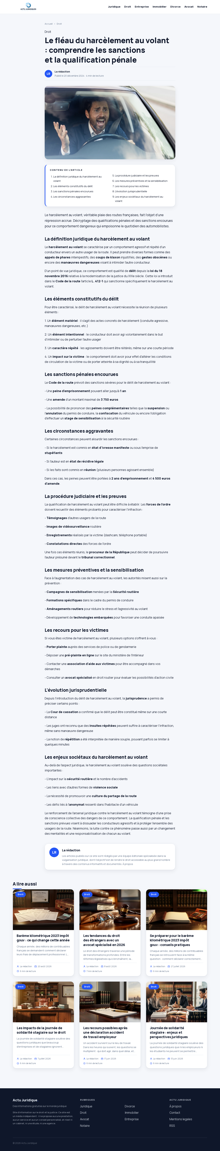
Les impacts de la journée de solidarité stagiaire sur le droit (41, 1030)
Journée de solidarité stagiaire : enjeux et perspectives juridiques (169, 1032)
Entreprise (142, 6)
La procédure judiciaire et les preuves (137, 175)
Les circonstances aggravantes (72, 196)
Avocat (189, 6)
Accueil (49, 23)
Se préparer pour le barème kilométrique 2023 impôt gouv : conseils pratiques (172, 940)
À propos (128, 864)
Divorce (175, 6)
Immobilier (160, 6)
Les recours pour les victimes (132, 186)
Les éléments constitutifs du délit (73, 186)
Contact (174, 1113)
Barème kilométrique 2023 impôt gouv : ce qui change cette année (43, 937)
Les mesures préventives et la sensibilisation (141, 180)
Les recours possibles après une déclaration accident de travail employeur (105, 1032)
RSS (172, 1126)
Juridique (114, 6)
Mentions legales (180, 1119)
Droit (127, 6)
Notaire (202, 6)
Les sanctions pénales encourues (73, 191)
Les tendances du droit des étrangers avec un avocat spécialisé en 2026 (104, 940)
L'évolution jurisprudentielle (131, 191)
